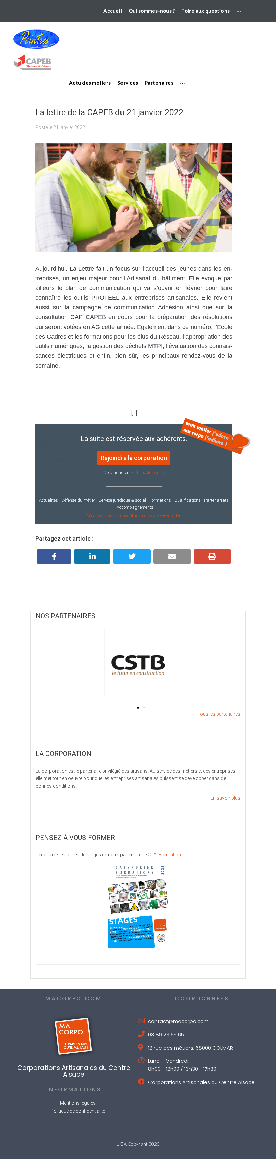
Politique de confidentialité (77, 1111)
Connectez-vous (149, 472)
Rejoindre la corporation (134, 458)
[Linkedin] (92, 556)
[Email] (172, 556)
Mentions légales (78, 1103)
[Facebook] (54, 556)
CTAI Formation (164, 854)
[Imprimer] (212, 556)
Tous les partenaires (218, 714)
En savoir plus (225, 798)
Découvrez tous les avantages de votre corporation (133, 515)
